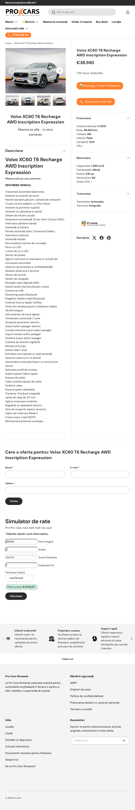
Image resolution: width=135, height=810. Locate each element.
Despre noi (11, 759)
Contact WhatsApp (108, 85)
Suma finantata (48, 557)
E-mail (74, 467)
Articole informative (17, 746)
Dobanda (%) (46, 565)
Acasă (8, 43)
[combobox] (82, 12)
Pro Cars (17, 798)
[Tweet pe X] (94, 237)
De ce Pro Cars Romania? (20, 766)
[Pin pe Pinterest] (108, 237)
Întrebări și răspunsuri (18, 740)
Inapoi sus (67, 658)
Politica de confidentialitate (86, 696)
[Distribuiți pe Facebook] (101, 237)
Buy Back (102, 22)
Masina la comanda (55, 22)
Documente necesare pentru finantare (28, 753)
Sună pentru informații (98, 101)
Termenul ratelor (15, 572)
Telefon (9, 483)
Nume (8, 467)
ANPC (73, 683)
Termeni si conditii (81, 709)
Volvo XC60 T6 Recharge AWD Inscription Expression (34, 43)
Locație (116, 22)
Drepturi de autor (80, 689)
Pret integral (46, 541)
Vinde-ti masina (81, 22)
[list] (35, 70)
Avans (42, 549)
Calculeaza (16, 596)
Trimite (14, 501)
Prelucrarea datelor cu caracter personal (94, 702)
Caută (9, 733)
